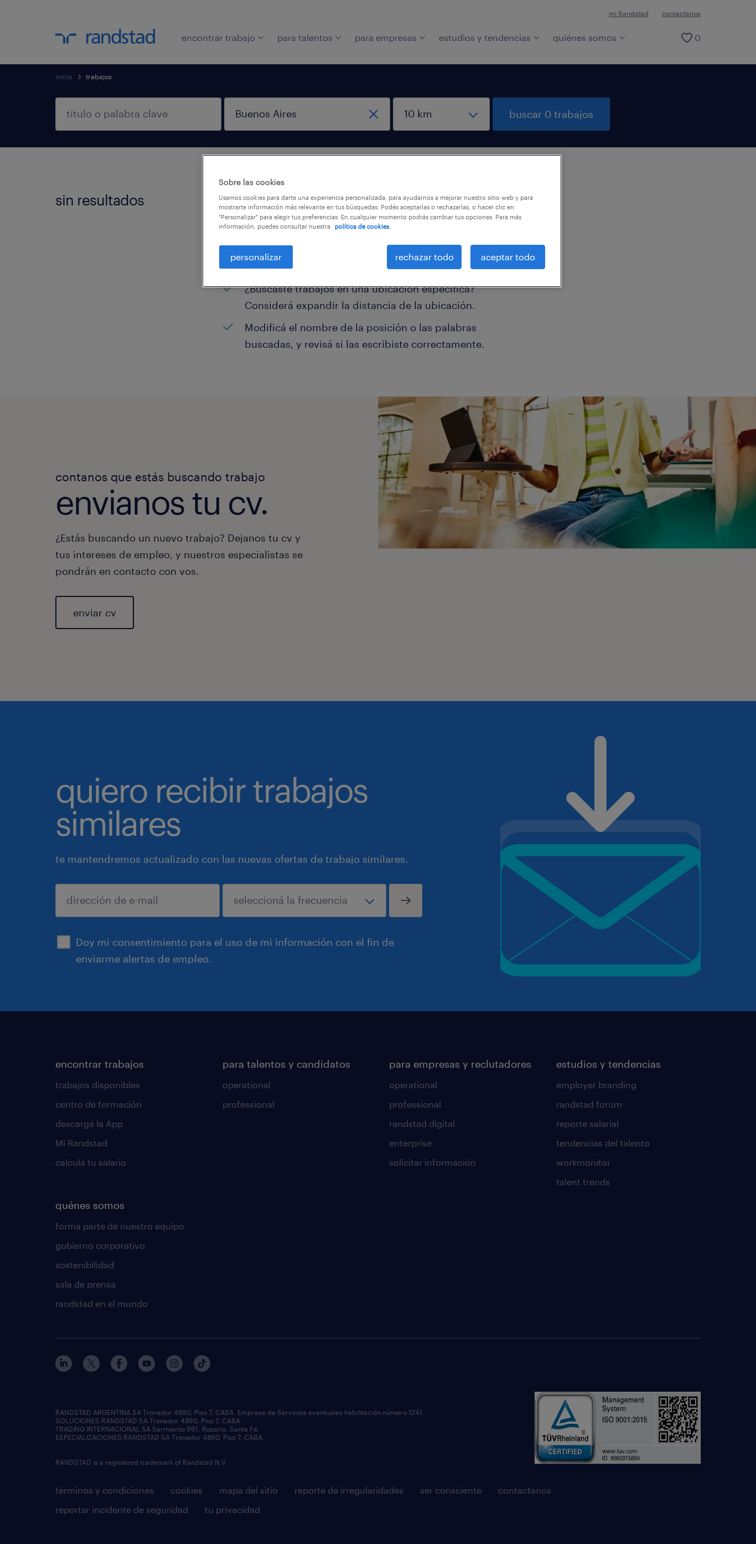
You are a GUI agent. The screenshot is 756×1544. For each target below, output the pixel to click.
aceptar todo (508, 256)
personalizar (256, 256)
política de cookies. (363, 226)
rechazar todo (424, 256)
